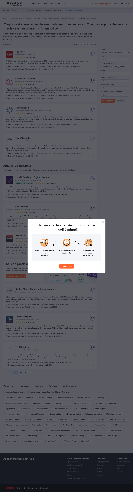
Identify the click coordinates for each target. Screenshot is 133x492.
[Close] (102, 221)
